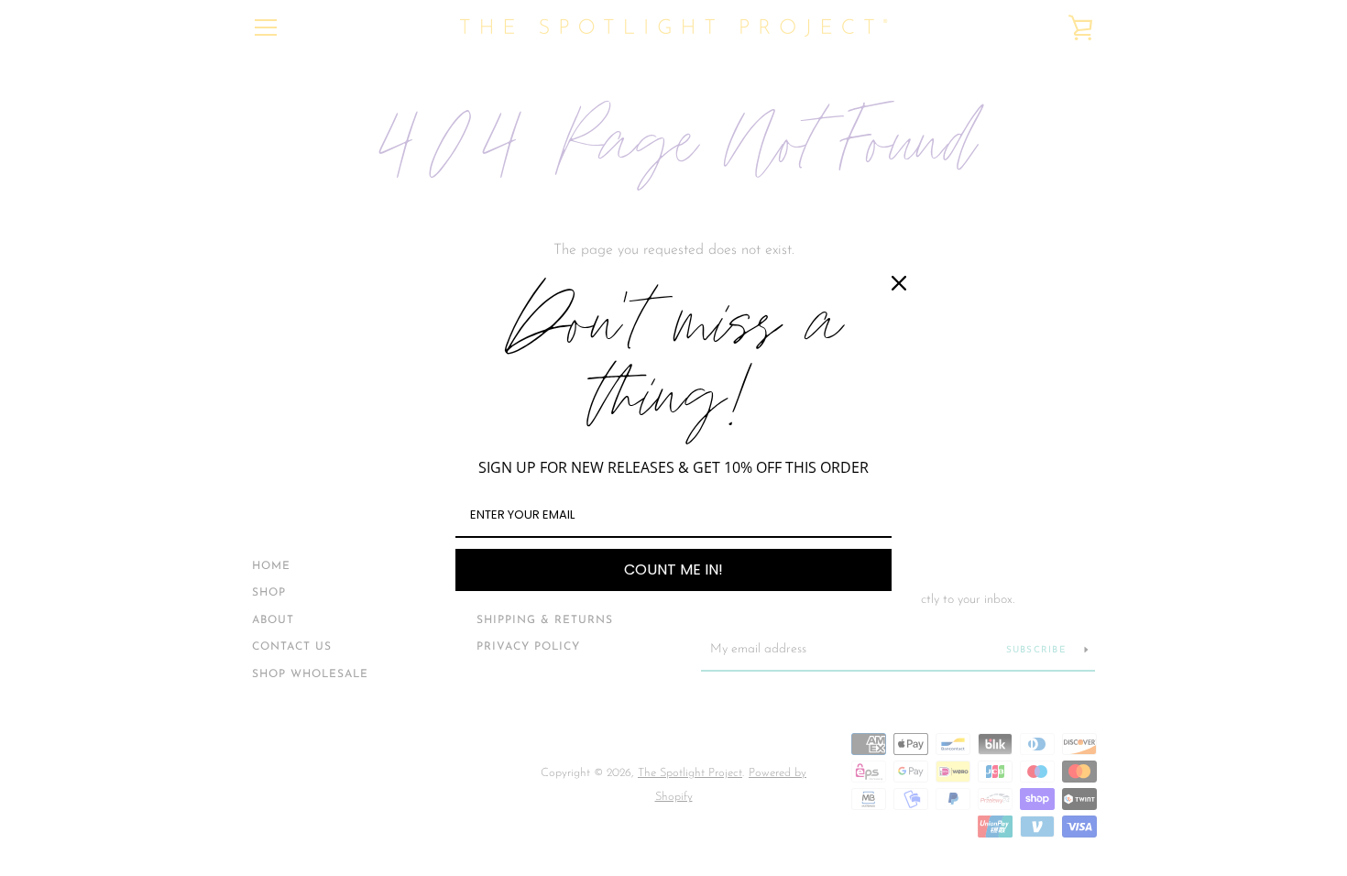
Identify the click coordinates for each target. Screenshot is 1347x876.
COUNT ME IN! (673, 569)
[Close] (899, 283)
